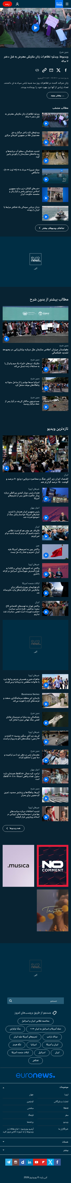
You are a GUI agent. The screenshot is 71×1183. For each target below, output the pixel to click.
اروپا (66, 1095)
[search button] (10, 1000)
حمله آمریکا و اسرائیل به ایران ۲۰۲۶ (45, 1029)
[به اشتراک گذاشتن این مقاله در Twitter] (58, 70)
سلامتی (30, 1108)
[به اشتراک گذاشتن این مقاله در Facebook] (65, 70)
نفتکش (36, 1061)
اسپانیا (34, 1045)
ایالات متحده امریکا (30, 583)
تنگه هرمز (17, 1045)
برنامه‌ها (30, 1122)
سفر (66, 1115)
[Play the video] (35, 28)
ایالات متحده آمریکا (20, 1053)
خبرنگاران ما (63, 1129)
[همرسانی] (51, 70)
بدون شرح (63, 345)
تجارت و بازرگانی (61, 1101)
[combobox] (35, 1000)
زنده (7, 3)
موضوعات (63, 1087)
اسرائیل (41, 1053)
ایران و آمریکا (52, 1045)
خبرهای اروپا (33, 489)
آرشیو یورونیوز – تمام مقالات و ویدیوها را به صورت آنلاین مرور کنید (18, 1130)
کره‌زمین (30, 1101)
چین (37, 545)
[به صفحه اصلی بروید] (59, 4)
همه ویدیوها (15, 828)
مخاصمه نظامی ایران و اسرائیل (35, 1021)
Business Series (30, 694)
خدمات (65, 1142)
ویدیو (65, 1122)
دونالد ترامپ (52, 1037)
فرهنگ (31, 1115)
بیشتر (65, 1150)
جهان (31, 1095)
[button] (51, 228)
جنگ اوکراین (15, 1029)
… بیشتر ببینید (57, 95)
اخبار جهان (34, 508)
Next (66, 1108)
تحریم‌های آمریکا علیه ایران (25, 1037)
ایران (66, 475)
